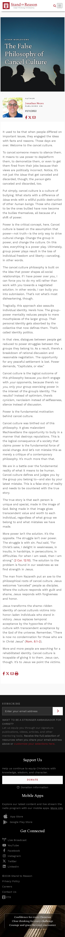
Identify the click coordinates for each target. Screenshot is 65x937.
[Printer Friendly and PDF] (16, 673)
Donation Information (34, 787)
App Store (16, 816)
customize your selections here (34, 743)
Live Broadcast (17, 840)
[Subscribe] (58, 711)
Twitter (12, 861)
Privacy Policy (11, 881)
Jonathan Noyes (34, 103)
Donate (32, 779)
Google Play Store (21, 822)
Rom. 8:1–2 (33, 641)
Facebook (14, 850)
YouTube (13, 845)
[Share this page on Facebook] (26, 117)
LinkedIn (13, 866)
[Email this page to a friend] (34, 117)
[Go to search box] (54, 5)
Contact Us (9, 891)
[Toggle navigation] (59, 5)
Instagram (14, 856)
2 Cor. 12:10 (22, 560)
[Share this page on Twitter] (30, 117)
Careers (7, 886)
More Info (56, 808)
